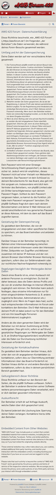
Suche (5, 17)
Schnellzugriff (2, 13)
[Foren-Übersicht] (28, 5)
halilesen (33, 487)
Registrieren (26, 17)
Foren (7, 13)
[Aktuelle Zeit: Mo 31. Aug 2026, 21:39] (50, 24)
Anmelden (14, 17)
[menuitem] (30, 13)
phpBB (20, 484)
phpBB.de (38, 489)
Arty (27, 487)
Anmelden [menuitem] (50, 13)
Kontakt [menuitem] (35, 479)
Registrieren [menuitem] (54, 13)
